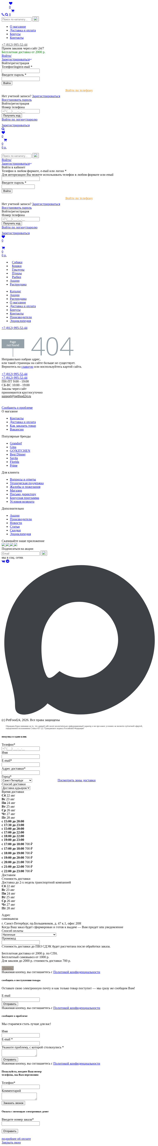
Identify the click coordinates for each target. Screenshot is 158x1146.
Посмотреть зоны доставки (77, 780)
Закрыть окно (11, 1142)
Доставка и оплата (23, 30)
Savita (14, 458)
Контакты (17, 37)
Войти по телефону (79, 90)
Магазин (16, 490)
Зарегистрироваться (46, 96)
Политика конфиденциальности (24, 400)
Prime (13, 465)
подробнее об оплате (16, 1138)
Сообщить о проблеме (17, 407)
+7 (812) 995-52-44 (14, 44)
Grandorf (16, 443)
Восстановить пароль (17, 100)
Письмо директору (23, 494)
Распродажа (18, 298)
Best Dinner (18, 454)
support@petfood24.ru (16, 396)
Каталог (15, 291)
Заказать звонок (13, 1103)
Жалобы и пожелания (25, 487)
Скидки (15, 530)
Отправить (9, 1004)
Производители (21, 317)
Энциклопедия (20, 321)
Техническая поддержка (27, 483)
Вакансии (17, 429)
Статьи (15, 526)
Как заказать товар (23, 425)
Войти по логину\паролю (19, 119)
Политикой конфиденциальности (76, 972)
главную (27, 366)
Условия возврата (22, 501)
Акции (15, 295)
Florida (14, 461)
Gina (13, 447)
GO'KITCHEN (20, 450)
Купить (7, 968)
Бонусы (15, 34)
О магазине (18, 26)
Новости (16, 523)
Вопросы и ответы (23, 479)
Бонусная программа (24, 498)
